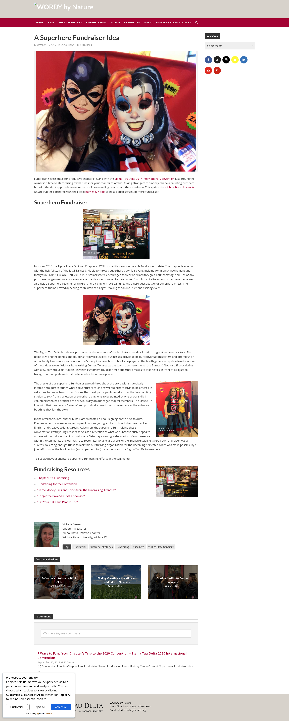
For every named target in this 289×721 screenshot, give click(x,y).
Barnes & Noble (95, 192)
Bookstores (80, 546)
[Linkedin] (244, 59)
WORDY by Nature (120, 702)
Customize (17, 707)
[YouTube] (208, 70)
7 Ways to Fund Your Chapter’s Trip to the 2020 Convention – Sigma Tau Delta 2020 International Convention (112, 655)
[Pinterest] (217, 70)
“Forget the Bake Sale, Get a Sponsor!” (61, 496)
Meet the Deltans (70, 22)
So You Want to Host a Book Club (59, 580)
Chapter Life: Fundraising (53, 478)
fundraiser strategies (101, 546)
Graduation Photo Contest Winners (173, 580)
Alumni (115, 22)
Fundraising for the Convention (57, 484)
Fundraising (123, 546)
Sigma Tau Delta (141, 706)
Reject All (39, 707)
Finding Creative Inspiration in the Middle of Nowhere (116, 580)
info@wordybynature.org (131, 710)
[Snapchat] (235, 59)
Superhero (138, 546)
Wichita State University (180, 187)
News (51, 22)
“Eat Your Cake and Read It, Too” (57, 502)
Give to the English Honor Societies (167, 22)
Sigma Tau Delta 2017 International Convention (144, 179)
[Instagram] (226, 59)
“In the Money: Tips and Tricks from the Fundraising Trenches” (76, 490)
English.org (132, 22)
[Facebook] (208, 59)
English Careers (96, 22)
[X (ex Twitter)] (217, 59)
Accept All (61, 707)
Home (39, 22)
